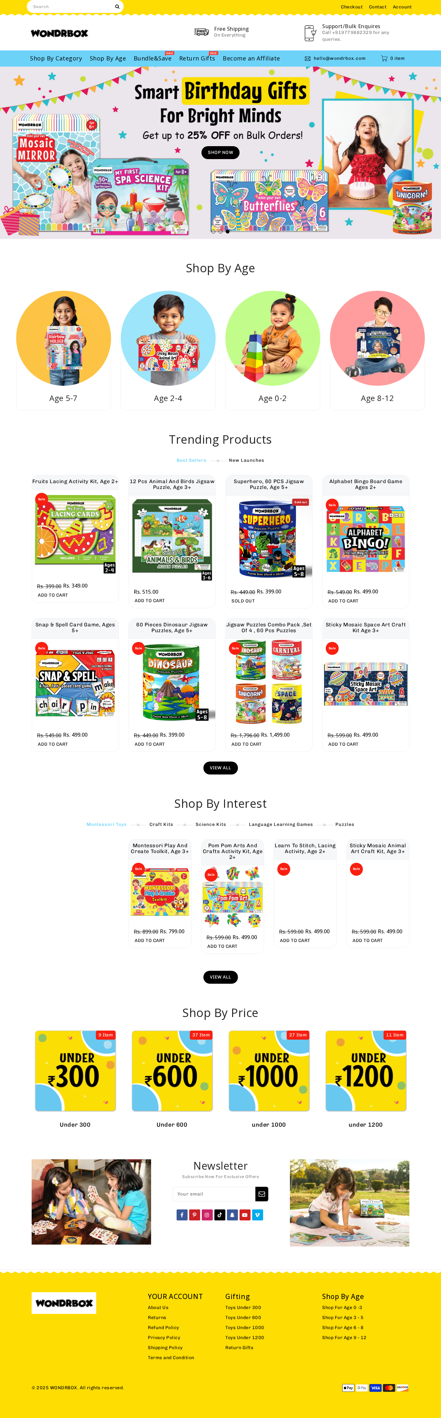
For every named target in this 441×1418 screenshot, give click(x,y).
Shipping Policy (165, 1347)
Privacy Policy (164, 1337)
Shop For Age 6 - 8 (343, 1327)
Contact (378, 7)
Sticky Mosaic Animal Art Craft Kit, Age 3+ (378, 848)
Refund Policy (163, 1327)
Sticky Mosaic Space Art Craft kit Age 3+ (366, 627)
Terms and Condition (171, 1357)
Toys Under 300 (243, 1307)
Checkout (352, 7)
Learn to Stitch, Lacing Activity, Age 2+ (305, 848)
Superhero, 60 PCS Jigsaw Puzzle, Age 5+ (269, 484)
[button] (213, 231)
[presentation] (27, 153)
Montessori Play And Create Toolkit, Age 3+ (160, 848)
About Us (158, 1307)
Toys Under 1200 (244, 1337)
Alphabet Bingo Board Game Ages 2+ (366, 484)
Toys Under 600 (243, 1317)
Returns (157, 1317)
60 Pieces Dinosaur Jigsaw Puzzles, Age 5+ (172, 627)
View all (220, 768)
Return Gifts (239, 1347)
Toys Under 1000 (244, 1327)
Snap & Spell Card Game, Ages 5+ (75, 627)
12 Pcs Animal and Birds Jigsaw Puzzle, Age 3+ (172, 484)
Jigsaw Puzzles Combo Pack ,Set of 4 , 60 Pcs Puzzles (269, 627)
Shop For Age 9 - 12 (344, 1337)
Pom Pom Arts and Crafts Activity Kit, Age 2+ (232, 851)
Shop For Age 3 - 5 (343, 1317)
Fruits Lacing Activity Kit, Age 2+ (75, 481)
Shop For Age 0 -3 (342, 1307)
